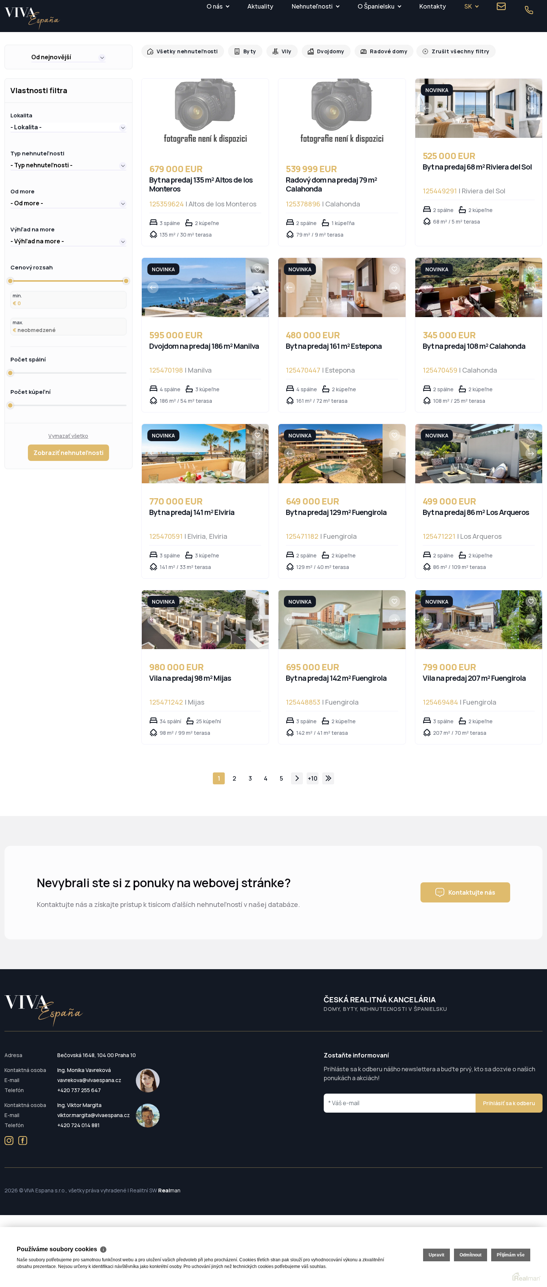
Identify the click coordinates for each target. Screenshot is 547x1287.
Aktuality (260, 6)
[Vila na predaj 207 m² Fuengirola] (467, 619)
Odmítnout (471, 1255)
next (297, 778)
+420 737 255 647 (79, 1090)
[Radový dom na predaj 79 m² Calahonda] (342, 115)
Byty (246, 51)
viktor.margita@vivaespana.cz (93, 1115)
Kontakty (432, 6)
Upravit (436, 1255)
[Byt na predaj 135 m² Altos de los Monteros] (205, 115)
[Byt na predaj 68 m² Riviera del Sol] (467, 108)
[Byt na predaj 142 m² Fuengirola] (331, 619)
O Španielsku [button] (376, 6)
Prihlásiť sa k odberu (509, 1103)
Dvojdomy (325, 51)
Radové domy (381, 51)
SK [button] (468, 6)
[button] (68, 57)
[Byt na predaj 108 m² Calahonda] (467, 287)
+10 (312, 778)
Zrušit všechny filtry (450, 51)
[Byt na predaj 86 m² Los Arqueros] (467, 453)
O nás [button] (215, 6)
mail (501, 6)
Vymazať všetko (68, 435)
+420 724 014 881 (78, 1125)
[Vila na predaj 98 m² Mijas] (194, 619)
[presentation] (426, 108)
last (328, 778)
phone (528, 10)
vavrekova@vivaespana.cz (89, 1080)
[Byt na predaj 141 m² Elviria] (194, 453)
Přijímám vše (511, 1255)
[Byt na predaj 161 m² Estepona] (331, 287)
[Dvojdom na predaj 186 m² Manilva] (194, 287)
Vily (282, 51)
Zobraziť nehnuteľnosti (68, 453)
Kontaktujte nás (471, 892)
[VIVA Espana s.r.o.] (32, 18)
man (169, 1190)
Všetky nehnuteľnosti (185, 51)
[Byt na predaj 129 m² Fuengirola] (331, 453)
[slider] (10, 281)
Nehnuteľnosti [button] (312, 6)
